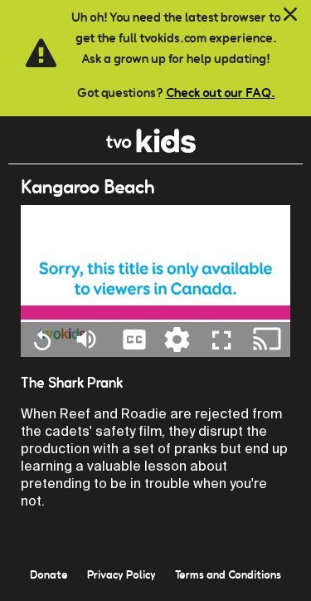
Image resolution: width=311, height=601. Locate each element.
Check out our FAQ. (220, 92)
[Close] (290, 15)
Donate (49, 574)
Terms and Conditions (228, 574)
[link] (151, 148)
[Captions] (134, 338)
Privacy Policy (121, 574)
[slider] (155, 312)
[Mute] (86, 338)
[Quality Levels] (177, 338)
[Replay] (42, 339)
